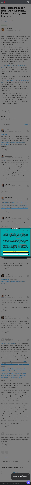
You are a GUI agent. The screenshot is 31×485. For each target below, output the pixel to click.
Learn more (18, 238)
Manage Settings (15, 254)
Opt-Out (15, 248)
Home (7, 2)
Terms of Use (8, 245)
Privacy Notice (22, 244)
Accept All (15, 251)
